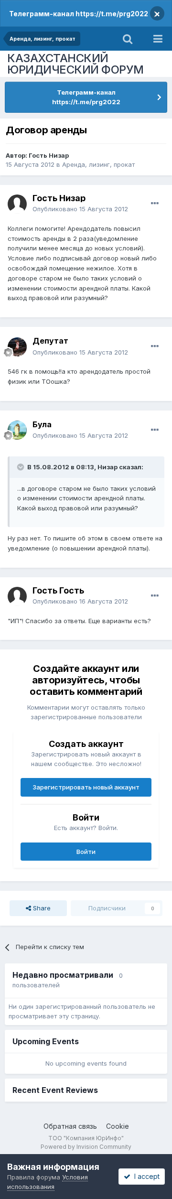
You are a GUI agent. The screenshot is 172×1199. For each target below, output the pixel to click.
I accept (145, 1176)
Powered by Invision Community (86, 1146)
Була (42, 424)
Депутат (50, 341)
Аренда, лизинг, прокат (98, 164)
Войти (86, 851)
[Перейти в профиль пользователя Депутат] (17, 346)
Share (41, 908)
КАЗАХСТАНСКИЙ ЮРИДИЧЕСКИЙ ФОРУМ (75, 63)
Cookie (117, 1126)
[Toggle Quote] (21, 467)
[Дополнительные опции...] (154, 203)
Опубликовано (80, 209)
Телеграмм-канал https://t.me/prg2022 (78, 14)
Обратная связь (70, 1126)
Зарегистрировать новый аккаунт (86, 787)
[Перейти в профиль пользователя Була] (17, 430)
